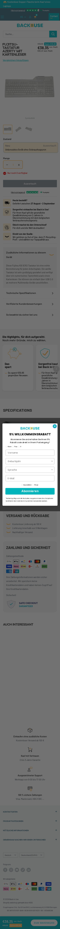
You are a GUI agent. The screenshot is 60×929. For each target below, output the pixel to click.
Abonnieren (29, 491)
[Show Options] (52, 461)
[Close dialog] (55, 426)
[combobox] (29, 461)
